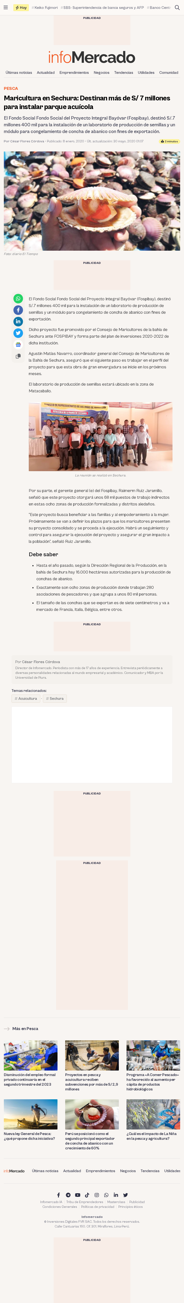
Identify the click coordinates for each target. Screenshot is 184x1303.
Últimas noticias (19, 72)
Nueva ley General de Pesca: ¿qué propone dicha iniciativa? (29, 1136)
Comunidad (168, 72)
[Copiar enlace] (18, 356)
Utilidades (146, 72)
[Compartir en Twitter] (18, 333)
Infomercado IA (51, 1202)
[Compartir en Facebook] (18, 310)
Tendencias (123, 72)
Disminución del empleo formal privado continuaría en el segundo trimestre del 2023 (30, 1080)
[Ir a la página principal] (92, 57)
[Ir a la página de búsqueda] (177, 7)
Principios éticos (130, 1207)
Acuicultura (27, 698)
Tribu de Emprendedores (84, 1202)
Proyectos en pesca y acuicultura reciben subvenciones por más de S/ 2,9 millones (91, 1082)
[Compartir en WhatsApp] (18, 298)
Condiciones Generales (59, 1207)
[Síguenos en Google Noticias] (18, 344)
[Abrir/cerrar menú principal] (6, 7)
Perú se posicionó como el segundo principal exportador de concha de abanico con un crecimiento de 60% (90, 1141)
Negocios (101, 72)
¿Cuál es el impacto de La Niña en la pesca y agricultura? (151, 1136)
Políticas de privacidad (97, 1207)
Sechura (57, 698)
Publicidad (137, 1202)
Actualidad (46, 72)
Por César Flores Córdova (24, 141)
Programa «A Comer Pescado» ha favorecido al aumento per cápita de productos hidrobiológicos (152, 1082)
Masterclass (116, 1202)
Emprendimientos (74, 72)
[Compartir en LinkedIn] (18, 321)
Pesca (11, 88)
